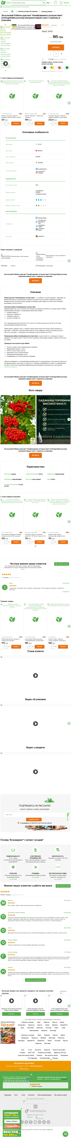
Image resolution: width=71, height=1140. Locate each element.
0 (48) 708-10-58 (8, 1081)
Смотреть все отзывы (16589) (35, 980)
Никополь (40, 1028)
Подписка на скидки (44, 1053)
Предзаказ (64, 1055)
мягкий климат (42, 218)
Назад (5, 11)
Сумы (63, 1028)
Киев (38, 1022)
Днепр (62, 1022)
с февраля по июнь (41, 194)
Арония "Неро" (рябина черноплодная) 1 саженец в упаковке (57, 639)
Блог (22, 1050)
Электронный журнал (44, 1095)
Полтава (48, 1028)
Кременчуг (41, 1041)
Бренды (55, 1058)
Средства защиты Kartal (26, 1055)
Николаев (30, 1028)
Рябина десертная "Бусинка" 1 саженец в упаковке (11, 639)
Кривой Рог (64, 1025)
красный (40, 150)
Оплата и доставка (59, 1050)
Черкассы (31, 1025)
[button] (69, 103)
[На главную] (3, 3)
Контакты (38, 1050)
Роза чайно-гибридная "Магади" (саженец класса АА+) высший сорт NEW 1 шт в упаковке (12, 535)
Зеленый (40, 162)
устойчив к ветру (41, 229)
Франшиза (7, 1095)
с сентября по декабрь (39, 191)
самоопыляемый (16, 479)
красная (13, 474)
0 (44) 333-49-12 (9, 1079)
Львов (47, 1025)
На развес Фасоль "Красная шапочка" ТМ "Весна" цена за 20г (35, 535)
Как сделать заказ (60, 1095)
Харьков (46, 1022)
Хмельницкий (34, 1030)
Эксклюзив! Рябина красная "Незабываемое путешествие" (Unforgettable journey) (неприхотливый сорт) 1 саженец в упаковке (35, 639)
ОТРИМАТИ (12, 1126)
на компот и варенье (41, 172)
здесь (23, 569)
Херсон (39, 1025)
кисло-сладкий (36, 479)
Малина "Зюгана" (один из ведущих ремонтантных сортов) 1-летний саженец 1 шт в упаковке (12, 116)
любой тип (41, 236)
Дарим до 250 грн (60, 1053)
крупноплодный (59, 474)
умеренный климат (41, 225)
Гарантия (47, 1050)
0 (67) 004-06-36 (21, 1081)
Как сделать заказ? (51, 1055)
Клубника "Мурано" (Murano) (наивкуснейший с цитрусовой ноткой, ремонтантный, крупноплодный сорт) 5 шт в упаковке (57, 116)
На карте (64, 1079)
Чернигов (44, 1030)
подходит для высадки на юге (42, 222)
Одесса (54, 1022)
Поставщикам (32, 1058)
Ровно (56, 1028)
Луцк (22, 1028)
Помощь (39, 1055)
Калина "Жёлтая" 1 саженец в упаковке (34, 116)
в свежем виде (42, 169)
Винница (55, 1025)
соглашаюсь (25, 823)
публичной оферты (10, 367)
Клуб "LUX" (31, 1053)
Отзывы (22, 1053)
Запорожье (21, 1025)
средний (38, 156)
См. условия (13, 879)
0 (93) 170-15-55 (20, 1079)
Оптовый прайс (45, 1058)
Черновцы (21, 1041)
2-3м (37, 185)
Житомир (53, 1030)
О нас (30, 1050)
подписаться (34, 819)
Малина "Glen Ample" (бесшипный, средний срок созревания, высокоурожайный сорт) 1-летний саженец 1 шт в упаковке (58, 535)
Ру (48, 3)
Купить (56, 47)
